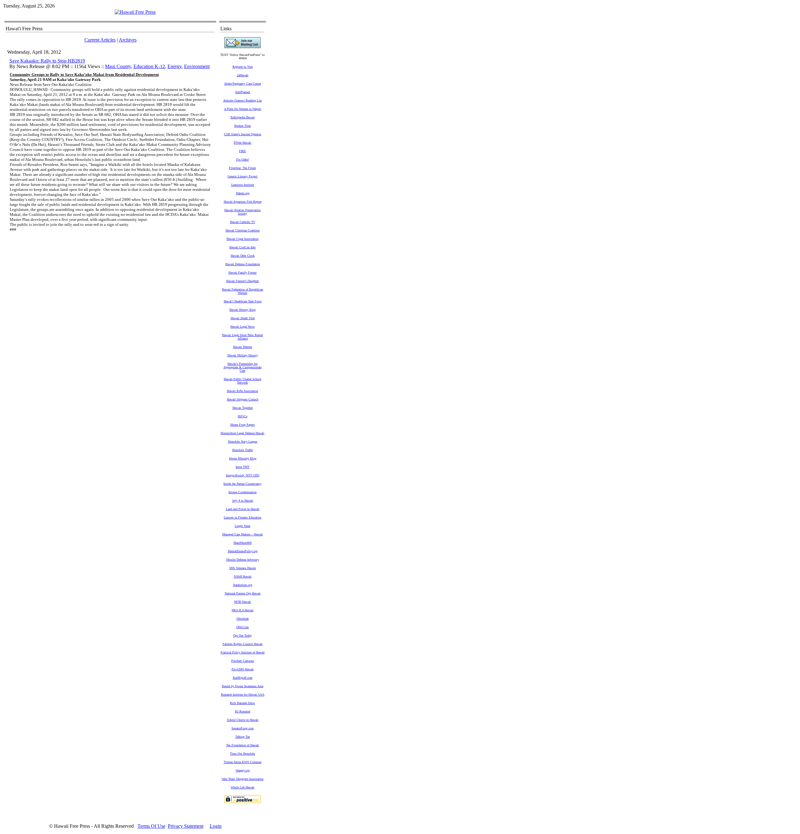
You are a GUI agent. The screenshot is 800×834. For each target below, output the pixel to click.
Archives (128, 39)
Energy (175, 66)
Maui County (118, 66)
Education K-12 (149, 66)
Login (216, 826)
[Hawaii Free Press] (135, 12)
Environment (197, 66)
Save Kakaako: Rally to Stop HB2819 (47, 60)
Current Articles (100, 39)
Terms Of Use (151, 826)
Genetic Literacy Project (243, 176)
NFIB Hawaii (242, 601)
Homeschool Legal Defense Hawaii (242, 433)
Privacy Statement (185, 826)
